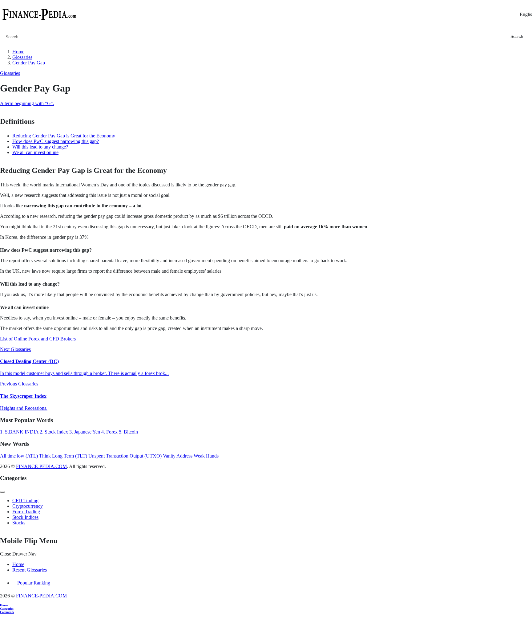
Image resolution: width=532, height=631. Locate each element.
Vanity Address (177, 455)
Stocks (18, 522)
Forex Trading (26, 511)
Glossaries (10, 73)
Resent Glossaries (29, 569)
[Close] (2, 492)
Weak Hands (206, 455)
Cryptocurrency (27, 506)
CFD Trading (25, 500)
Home (18, 564)
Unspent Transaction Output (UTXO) (125, 455)
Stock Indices (25, 517)
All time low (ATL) (19, 455)
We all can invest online (35, 152)
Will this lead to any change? (40, 146)
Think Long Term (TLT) (63, 455)
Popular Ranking (33, 582)
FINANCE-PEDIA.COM (41, 466)
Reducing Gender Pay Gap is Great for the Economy (63, 135)
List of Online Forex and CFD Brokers (38, 338)
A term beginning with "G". (27, 103)
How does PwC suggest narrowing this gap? (55, 141)
